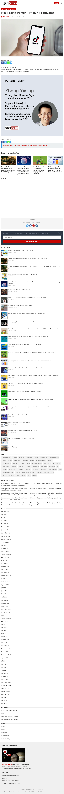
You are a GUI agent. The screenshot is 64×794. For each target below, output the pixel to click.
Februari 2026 (5, 527)
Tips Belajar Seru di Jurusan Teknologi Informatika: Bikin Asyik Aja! (25, 383)
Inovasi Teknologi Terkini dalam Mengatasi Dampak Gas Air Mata (25, 321)
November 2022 (6, 612)
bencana (15, 457)
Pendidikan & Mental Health (9, 720)
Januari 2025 (5, 551)
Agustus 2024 (5, 557)
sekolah (18, 472)
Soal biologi (39, 472)
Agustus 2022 (5, 621)
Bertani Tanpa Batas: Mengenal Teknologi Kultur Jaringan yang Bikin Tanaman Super (30, 399)
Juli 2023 (3, 588)
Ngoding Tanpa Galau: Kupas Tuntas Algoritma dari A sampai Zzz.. (25, 391)
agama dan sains (6, 457)
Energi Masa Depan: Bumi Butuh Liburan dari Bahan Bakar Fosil (25, 368)
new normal (44, 466)
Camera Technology (54, 457)
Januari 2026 (5, 530)
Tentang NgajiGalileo (9, 792)
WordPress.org (5, 739)
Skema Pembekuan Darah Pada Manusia (19, 422)
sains (60, 469)
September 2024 (6, 554)
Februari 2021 (5, 676)
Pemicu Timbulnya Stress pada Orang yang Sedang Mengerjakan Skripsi (27, 297)
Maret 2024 (4, 563)
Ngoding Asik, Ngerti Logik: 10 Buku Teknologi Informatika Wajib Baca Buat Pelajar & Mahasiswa (33, 375)
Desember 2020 (6, 682)
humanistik (15, 463)
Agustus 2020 (5, 694)
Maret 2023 (4, 600)
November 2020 (6, 685)
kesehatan (14, 466)
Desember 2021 (6, 646)
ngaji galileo (52, 466)
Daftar (3, 726)
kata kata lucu (6, 466)
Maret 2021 (4, 673)
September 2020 (6, 691)
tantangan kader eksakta (8, 475)
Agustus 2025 (5, 542)
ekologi (10, 460)
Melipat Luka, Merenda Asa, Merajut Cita (19, 289)
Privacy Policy (50, 792)
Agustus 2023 (5, 585)
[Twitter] (5, 62)
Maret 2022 (4, 636)
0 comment (26, 17)
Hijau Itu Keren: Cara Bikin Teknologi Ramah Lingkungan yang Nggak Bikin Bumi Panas (39, 170)
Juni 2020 (4, 700)
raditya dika (43, 469)
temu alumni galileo (21, 475)
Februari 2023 (5, 603)
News (2, 713)
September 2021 (6, 655)
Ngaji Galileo (28, 789)
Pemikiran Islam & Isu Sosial (9, 716)
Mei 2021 (3, 667)
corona (4, 460)
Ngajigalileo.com (7, 764)
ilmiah (28, 463)
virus (29, 475)
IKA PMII (22, 463)
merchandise (36, 466)
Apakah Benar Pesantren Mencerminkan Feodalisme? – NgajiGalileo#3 (26, 313)
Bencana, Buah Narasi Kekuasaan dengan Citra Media (22, 430)
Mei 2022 (3, 630)
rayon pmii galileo (53, 469)
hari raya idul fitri (7, 463)
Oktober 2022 (5, 615)
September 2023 (6, 582)
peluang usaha (12, 469)
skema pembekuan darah (28, 472)
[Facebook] (2, 62)
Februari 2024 (5, 566)
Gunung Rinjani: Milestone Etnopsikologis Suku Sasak (22, 446)
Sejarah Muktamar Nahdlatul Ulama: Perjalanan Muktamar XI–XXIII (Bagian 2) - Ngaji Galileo (27, 488)
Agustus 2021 (5, 658)
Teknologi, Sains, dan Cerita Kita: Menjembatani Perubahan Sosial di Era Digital (29, 407)
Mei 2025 (3, 545)
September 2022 (6, 618)
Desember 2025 (6, 533)
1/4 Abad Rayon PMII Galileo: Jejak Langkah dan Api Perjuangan (25, 344)
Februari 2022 (5, 640)
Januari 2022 (5, 643)
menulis (28, 466)
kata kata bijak (56, 463)
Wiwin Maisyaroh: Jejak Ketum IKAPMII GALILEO (20, 250)
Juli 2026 (3, 515)
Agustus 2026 (5, 512)
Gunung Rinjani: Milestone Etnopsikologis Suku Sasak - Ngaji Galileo (21, 483)
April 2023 (4, 597)
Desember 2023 (6, 572)
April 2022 (4, 633)
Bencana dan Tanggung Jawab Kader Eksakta (20, 305)
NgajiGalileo (7, 17)
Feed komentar (5, 736)
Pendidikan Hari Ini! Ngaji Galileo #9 (17, 414)
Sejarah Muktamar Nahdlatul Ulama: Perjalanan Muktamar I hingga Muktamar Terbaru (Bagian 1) (33, 266)
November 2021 (6, 649)
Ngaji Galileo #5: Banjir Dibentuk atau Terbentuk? (21, 438)
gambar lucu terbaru (41, 460)
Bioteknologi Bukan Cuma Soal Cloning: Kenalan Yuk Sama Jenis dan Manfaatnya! (55, 169)
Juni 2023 (4, 591)
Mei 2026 (3, 518)
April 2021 (4, 670)
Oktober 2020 (5, 688)
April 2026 (4, 521)
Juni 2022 (4, 627)
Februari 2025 (5, 548)
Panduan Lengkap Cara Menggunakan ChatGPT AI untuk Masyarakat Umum (28, 336)
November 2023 (6, 576)
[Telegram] (11, 62)
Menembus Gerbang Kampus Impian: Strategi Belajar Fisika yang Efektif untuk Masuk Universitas (33, 329)
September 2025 (6, 539)
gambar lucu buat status (28, 460)
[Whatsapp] (8, 62)
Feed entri (4, 733)
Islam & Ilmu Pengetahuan (8, 9)
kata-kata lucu (47, 463)
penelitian (21, 469)
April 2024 (4, 560)
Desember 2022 (6, 609)
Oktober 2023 (5, 579)
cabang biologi (43, 457)
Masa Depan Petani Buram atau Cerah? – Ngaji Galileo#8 (23, 274)
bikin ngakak (29, 457)
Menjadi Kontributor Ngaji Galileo (27, 792)
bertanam (21, 457)
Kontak (58, 792)
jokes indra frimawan (37, 463)
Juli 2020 (3, 697)
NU (57, 466)
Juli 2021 (3, 661)
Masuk (3, 729)
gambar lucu (17, 460)
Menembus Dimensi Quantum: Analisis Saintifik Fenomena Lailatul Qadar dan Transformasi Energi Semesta (23, 171)
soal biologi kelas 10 (49, 472)
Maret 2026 (4, 524)
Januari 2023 (5, 606)
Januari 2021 (5, 679)
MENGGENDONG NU (15, 500)
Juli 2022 (3, 624)
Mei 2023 (3, 594)
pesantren (28, 469)
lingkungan (21, 466)
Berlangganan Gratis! (32, 241)
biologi (36, 457)
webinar (35, 475)
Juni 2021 (4, 664)
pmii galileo (35, 469)
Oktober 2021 (5, 652)
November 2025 (6, 536)
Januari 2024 (5, 569)
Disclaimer (41, 792)
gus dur (50, 460)
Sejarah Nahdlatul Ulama (8, 472)
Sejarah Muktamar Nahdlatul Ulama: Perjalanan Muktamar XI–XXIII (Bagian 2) (8, 169)
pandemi (5, 469)
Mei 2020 (3, 704)
